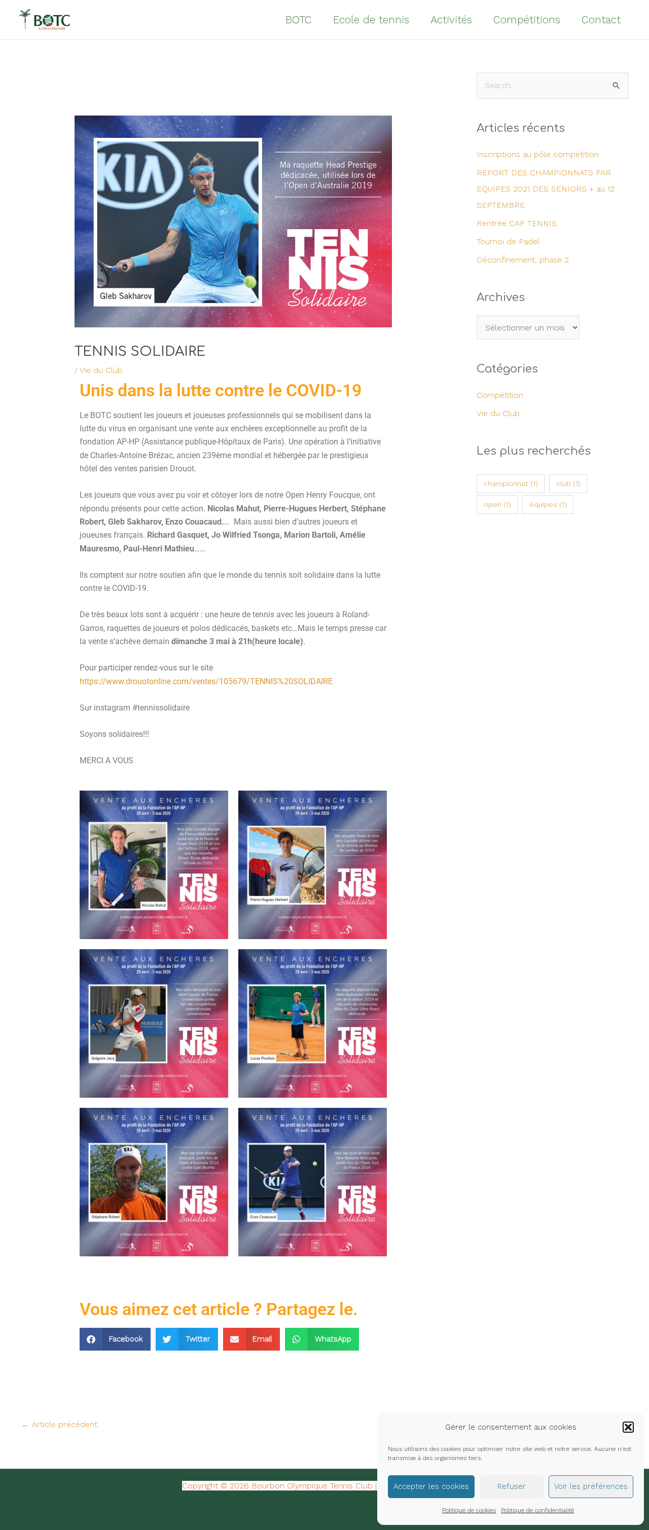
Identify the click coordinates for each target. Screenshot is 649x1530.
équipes (548, 504)
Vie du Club (101, 370)
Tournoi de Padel (508, 241)
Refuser (511, 1486)
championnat (511, 483)
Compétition (500, 395)
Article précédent (59, 1424)
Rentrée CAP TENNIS (517, 223)
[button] (628, 1427)
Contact (601, 19)
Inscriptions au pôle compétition (538, 154)
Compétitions (526, 19)
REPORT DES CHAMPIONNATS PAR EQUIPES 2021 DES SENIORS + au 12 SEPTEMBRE (546, 189)
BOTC (298, 19)
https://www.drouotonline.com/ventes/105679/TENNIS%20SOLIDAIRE (206, 681)
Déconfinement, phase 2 (523, 260)
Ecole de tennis (371, 19)
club (568, 483)
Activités (451, 19)
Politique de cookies (469, 1510)
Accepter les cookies (431, 1486)
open (497, 504)
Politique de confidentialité (537, 1510)
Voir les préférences (591, 1486)
